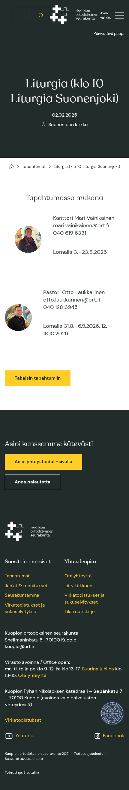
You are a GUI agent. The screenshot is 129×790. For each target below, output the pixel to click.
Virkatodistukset (23, 720)
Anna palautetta (32, 482)
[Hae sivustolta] (41, 15)
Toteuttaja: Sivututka (22, 772)
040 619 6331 (69, 232)
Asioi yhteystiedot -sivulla (43, 462)
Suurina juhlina (98, 669)
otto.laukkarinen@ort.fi (71, 299)
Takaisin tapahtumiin (38, 378)
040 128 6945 (60, 307)
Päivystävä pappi (109, 33)
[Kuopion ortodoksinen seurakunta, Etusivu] (74, 15)
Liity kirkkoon (78, 586)
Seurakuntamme (22, 595)
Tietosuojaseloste (89, 753)
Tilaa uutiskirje (79, 612)
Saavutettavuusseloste (24, 758)
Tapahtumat (17, 576)
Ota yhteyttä (78, 576)
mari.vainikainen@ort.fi (81, 225)
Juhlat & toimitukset (26, 586)
